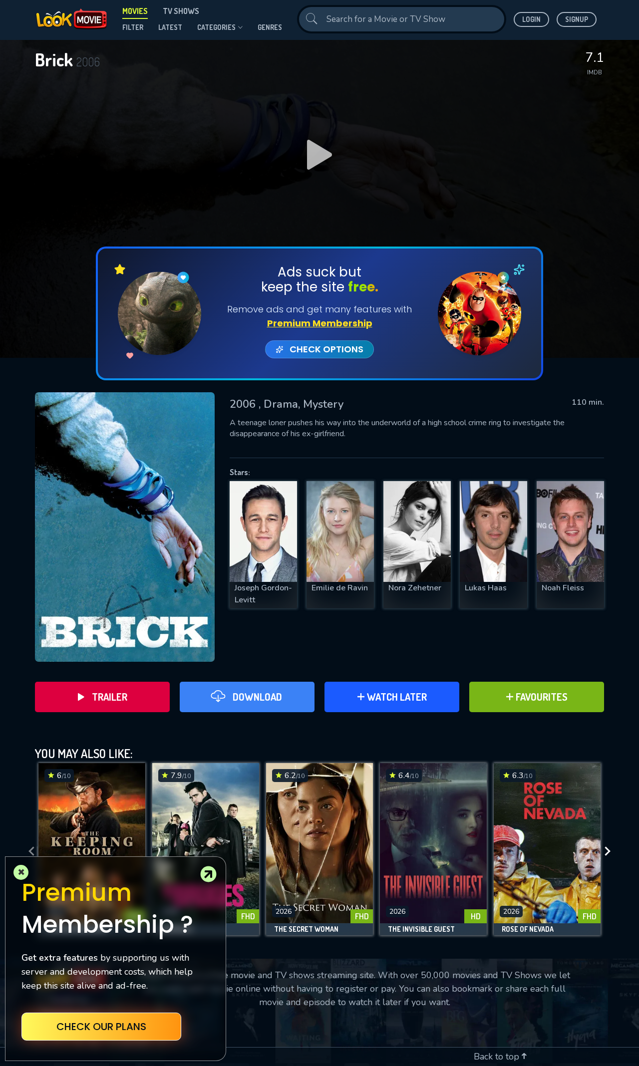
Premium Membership (319, 323)
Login (531, 19)
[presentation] (28, 851)
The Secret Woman (306, 929)
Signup (576, 19)
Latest (170, 27)
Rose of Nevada (528, 929)
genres (270, 27)
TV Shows (181, 11)
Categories (216, 27)
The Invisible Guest (421, 929)
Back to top (498, 1057)
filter (132, 27)
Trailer (109, 696)
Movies (135, 11)
